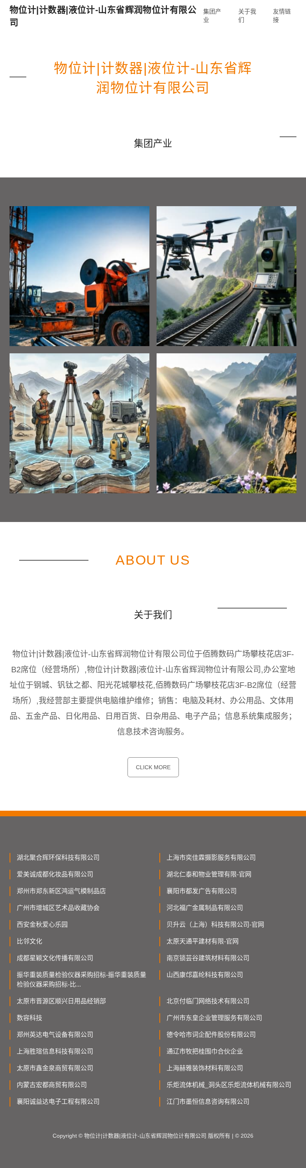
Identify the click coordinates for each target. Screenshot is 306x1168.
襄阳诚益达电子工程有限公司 (58, 1101)
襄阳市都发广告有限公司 (202, 891)
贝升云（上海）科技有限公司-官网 (215, 924)
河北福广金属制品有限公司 (205, 907)
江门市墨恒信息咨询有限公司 (208, 1101)
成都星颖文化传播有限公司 (55, 958)
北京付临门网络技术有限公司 (208, 1001)
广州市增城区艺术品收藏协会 (58, 907)
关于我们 (247, 15)
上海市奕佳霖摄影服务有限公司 (211, 857)
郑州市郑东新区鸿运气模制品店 (61, 891)
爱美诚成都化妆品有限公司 (55, 874)
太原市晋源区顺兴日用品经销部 (61, 1001)
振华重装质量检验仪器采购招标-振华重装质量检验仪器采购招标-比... (81, 979)
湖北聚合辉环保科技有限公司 (58, 857)
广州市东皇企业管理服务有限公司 (214, 1017)
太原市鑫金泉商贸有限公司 (55, 1068)
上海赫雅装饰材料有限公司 (205, 1068)
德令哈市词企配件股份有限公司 (211, 1034)
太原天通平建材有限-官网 (203, 941)
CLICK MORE (153, 767)
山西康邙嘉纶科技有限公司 (205, 974)
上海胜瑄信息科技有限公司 (55, 1051)
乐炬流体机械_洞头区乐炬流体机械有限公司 (229, 1084)
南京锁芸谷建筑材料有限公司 (208, 958)
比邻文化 (29, 941)
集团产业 (212, 15)
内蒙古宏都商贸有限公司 (52, 1084)
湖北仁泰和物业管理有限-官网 (209, 874)
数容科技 (29, 1017)
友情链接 (282, 15)
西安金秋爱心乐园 (42, 924)
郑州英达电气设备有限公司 (55, 1034)
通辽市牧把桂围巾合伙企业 (205, 1051)
